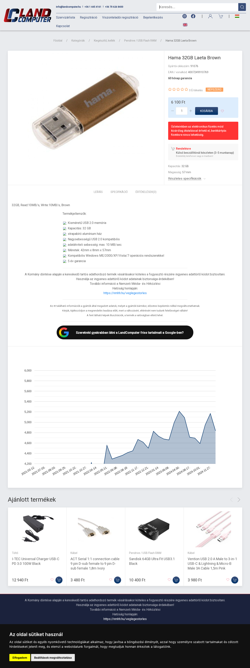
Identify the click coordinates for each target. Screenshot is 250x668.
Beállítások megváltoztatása (53, 657)
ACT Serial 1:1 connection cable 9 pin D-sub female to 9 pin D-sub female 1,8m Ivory (95, 563)
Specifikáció (119, 191)
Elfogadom (19, 657)
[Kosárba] (58, 580)
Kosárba (206, 111)
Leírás (98, 191)
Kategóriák (78, 40)
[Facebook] (194, 16)
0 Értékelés (196, 90)
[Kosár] (221, 16)
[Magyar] (237, 16)
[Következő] (239, 499)
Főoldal (58, 40)
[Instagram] (184, 16)
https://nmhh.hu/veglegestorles (125, 293)
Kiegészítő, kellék (104, 40)
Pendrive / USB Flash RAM (140, 40)
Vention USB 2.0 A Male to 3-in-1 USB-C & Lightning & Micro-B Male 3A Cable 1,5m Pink (212, 563)
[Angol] (183, 24)
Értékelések (146, 191)
